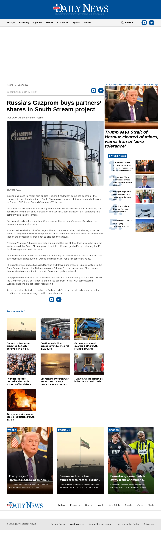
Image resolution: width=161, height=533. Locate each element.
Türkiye (11, 22)
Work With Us (77, 524)
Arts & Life (63, 22)
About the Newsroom (100, 524)
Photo (87, 22)
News (10, 85)
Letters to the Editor (128, 524)
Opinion (37, 22)
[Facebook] (144, 22)
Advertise (149, 524)
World (49, 22)
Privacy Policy (58, 524)
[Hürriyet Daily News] (80, 9)
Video (140, 505)
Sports (76, 22)
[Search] (122, 22)
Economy (24, 22)
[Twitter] (151, 22)
